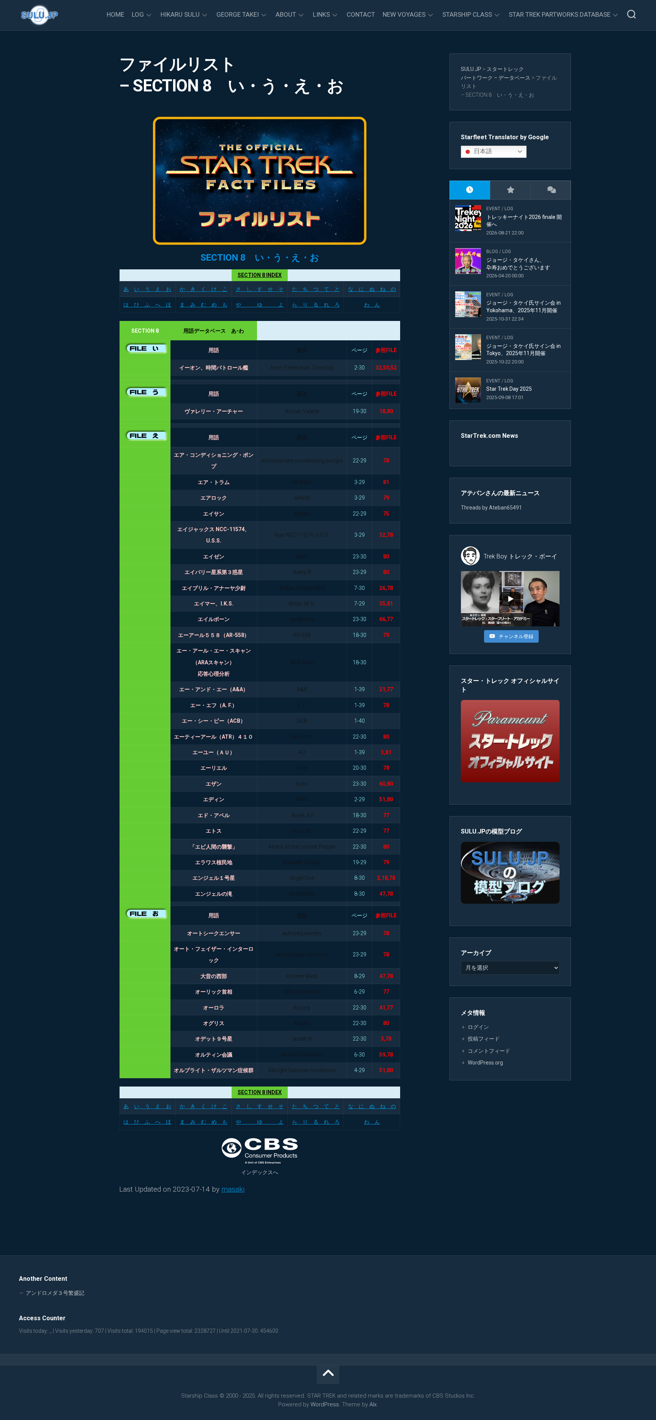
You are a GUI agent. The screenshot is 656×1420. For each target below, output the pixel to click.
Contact (361, 14)
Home (115, 14)
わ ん (372, 305)
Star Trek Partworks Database (559, 14)
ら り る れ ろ (316, 305)
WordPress (325, 1404)
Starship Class (467, 14)
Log (138, 14)
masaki (232, 1189)
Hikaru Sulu (180, 14)
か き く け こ (203, 289)
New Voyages (404, 14)
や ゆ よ (260, 305)
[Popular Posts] (510, 190)
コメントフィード (489, 1051)
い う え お (152, 289)
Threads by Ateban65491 (491, 508)
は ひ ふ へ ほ (147, 305)
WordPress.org (485, 1063)
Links (321, 14)
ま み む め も (203, 305)
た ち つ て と (316, 289)
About (286, 14)
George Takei (237, 14)
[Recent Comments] (550, 190)
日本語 (482, 151)
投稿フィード (484, 1039)
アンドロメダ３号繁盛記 (55, 1293)
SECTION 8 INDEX (260, 275)
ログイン (478, 1027)
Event (493, 208)
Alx (373, 1404)
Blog (492, 251)
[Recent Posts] (469, 190)
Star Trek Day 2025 (509, 389)
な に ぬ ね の (372, 289)
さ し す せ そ (260, 289)
